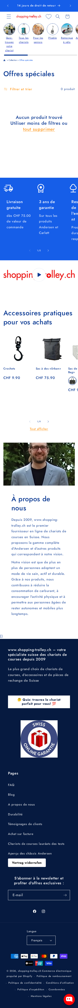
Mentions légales (41, 996)
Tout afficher (39, 429)
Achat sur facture (20, 834)
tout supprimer (39, 129)
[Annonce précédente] (7, 5)
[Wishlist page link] (48, 16)
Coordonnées (57, 989)
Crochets (9, 369)
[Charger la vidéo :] (39, 275)
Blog (11, 794)
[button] (9, 16)
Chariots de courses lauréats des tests (36, 844)
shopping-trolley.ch (29, 971)
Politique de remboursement (54, 976)
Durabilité (15, 814)
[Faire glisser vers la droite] (48, 250)
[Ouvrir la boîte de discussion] (69, 999)
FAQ (11, 785)
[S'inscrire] (65, 895)
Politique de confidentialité (25, 983)
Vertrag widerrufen (27, 863)
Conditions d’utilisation (60, 983)
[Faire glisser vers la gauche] (29, 250)
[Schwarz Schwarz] (72, 381)
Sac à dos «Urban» (48, 369)
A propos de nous (21, 804)
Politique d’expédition (30, 989)
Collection (13, 60)
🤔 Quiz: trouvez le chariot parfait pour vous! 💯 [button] (39, 701)
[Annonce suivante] (70, 5)
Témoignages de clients (25, 824)
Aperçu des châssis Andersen (30, 853)
